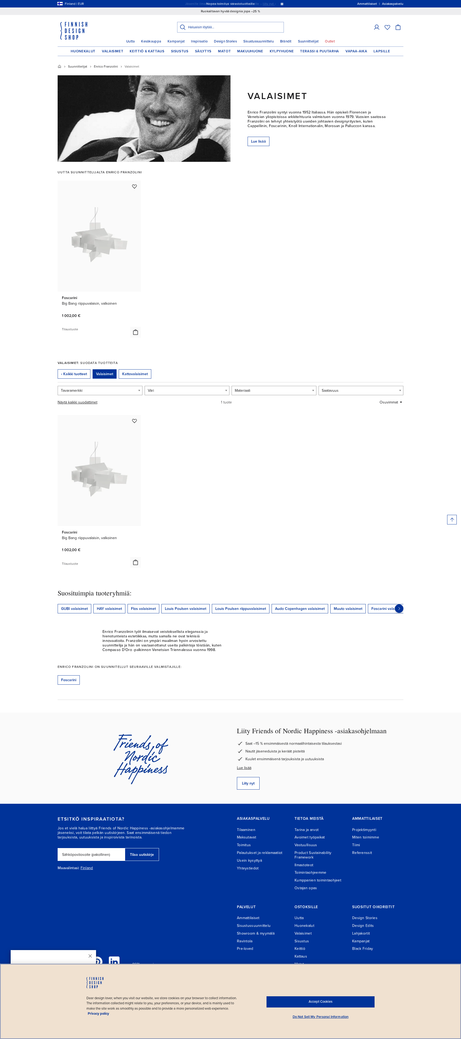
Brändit (286, 41)
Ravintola (245, 941)
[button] (376, 27)
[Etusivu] (59, 66)
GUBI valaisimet (74, 608)
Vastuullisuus (306, 845)
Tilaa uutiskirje (142, 854)
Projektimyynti (364, 830)
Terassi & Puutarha (319, 51)
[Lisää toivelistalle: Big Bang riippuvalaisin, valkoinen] (134, 186)
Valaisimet (113, 51)
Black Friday (362, 948)
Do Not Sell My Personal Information (321, 1017)
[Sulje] (90, 956)
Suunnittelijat (308, 41)
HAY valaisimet (109, 608)
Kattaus (301, 956)
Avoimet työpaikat (310, 837)
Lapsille (381, 51)
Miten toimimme (365, 837)
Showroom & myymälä (256, 933)
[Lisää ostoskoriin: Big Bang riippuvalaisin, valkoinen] (135, 332)
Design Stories (225, 41)
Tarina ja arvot (307, 830)
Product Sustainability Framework (313, 855)
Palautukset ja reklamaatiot (260, 852)
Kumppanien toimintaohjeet (318, 880)
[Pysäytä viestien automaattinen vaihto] (282, 3)
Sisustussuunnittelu (258, 41)
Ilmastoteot (304, 865)
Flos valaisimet (143, 608)
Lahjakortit (361, 933)
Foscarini (68, 680)
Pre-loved (245, 948)
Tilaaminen (246, 830)
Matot (224, 51)
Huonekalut (83, 51)
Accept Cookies (320, 1001)
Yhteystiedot (248, 868)
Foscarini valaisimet (387, 608)
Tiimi (356, 845)
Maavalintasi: (69, 868)
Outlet (330, 41)
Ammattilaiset (248, 918)
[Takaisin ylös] (452, 519)
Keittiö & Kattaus (147, 51)
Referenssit (362, 852)
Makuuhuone (250, 51)
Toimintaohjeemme (310, 872)
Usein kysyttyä (249, 860)
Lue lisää (258, 141)
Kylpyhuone (282, 51)
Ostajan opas (306, 888)
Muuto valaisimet (348, 608)
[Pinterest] (97, 961)
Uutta (130, 41)
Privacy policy (98, 1013)
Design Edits (363, 925)
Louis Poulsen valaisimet (185, 608)
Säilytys (203, 51)
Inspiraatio (199, 41)
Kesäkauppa (151, 41)
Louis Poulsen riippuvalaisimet (240, 608)
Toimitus (244, 845)
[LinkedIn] (114, 961)
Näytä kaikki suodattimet (77, 402)
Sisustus (180, 51)
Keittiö (300, 948)
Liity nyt (248, 783)
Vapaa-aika (356, 51)
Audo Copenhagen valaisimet (300, 608)
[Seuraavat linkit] (399, 608)
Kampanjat (176, 41)
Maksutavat (246, 837)
